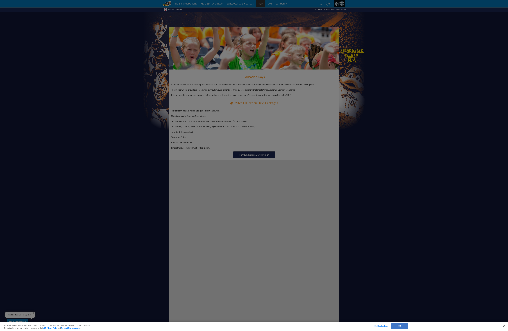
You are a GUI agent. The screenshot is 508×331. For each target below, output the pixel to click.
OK (399, 326)
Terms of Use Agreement (70, 328)
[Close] (504, 326)
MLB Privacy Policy (50, 328)
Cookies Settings (381, 326)
